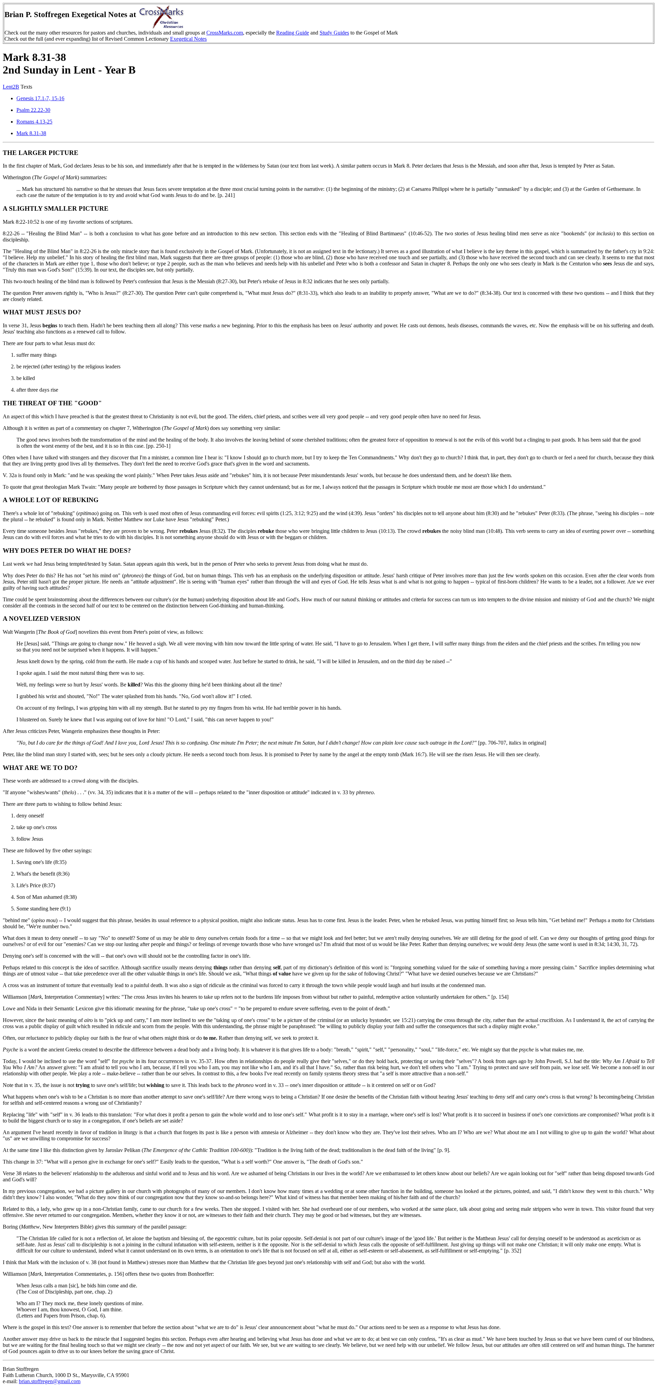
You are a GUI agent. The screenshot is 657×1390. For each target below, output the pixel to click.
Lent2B (11, 87)
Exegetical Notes (188, 39)
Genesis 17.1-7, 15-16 (40, 98)
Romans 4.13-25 (34, 121)
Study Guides (334, 33)
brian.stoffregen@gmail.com (49, 1381)
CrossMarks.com (224, 33)
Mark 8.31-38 (31, 133)
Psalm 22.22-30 (33, 110)
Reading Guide (292, 33)
